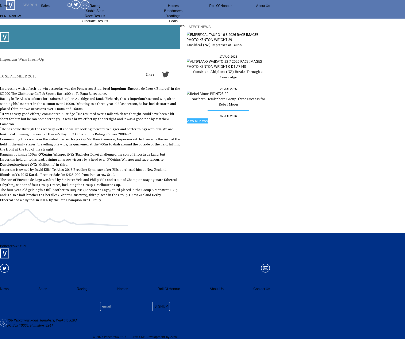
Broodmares (173, 11)
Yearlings (173, 16)
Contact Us (261, 289)
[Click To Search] (69, 5)
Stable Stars (95, 11)
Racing (95, 6)
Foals (173, 21)
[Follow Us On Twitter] (4, 268)
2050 (173, 337)
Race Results (95, 16)
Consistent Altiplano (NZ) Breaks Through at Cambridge (228, 74)
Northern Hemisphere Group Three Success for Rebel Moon (228, 101)
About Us (263, 6)
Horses (173, 6)
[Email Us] (265, 268)
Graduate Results (95, 21)
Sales (42, 289)
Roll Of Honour (220, 6)
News (4, 6)
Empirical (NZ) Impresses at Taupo (214, 45)
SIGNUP (161, 306)
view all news (197, 121)
